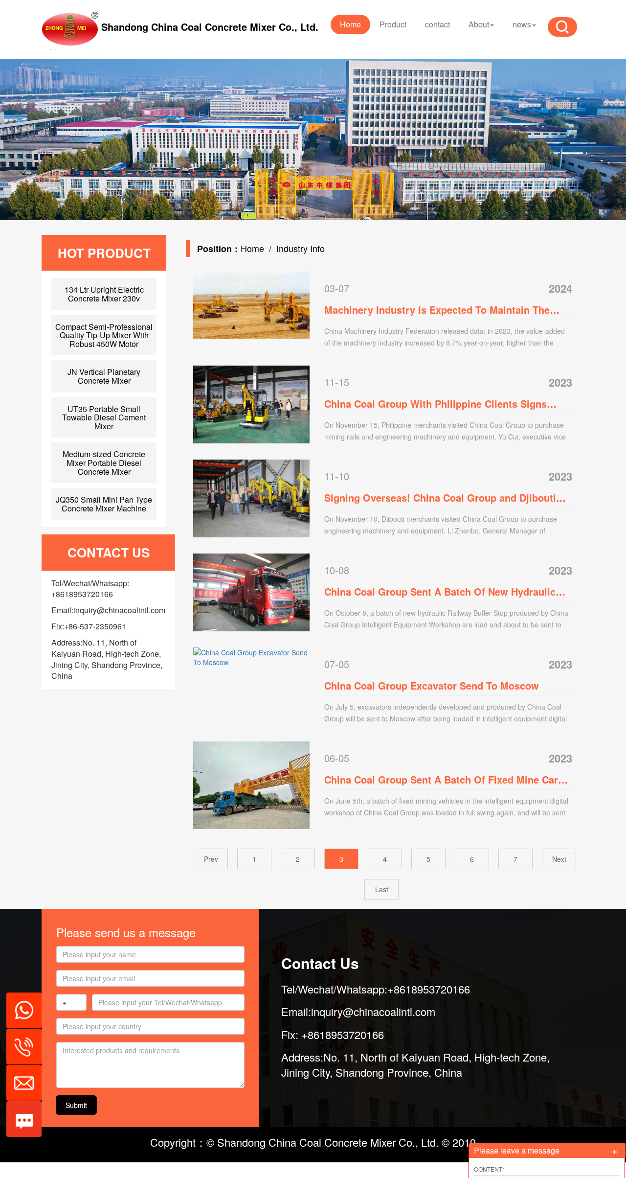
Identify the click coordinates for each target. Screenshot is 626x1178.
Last (381, 889)
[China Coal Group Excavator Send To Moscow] (251, 656)
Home (350, 24)
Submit (76, 1105)
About (479, 24)
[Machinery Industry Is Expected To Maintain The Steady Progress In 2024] (251, 304)
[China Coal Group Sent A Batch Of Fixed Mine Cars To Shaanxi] (251, 784)
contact (437, 24)
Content (489, 1169)
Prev (211, 859)
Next (559, 859)
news (522, 24)
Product (393, 24)
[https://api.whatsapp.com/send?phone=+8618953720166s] (20, 1005)
